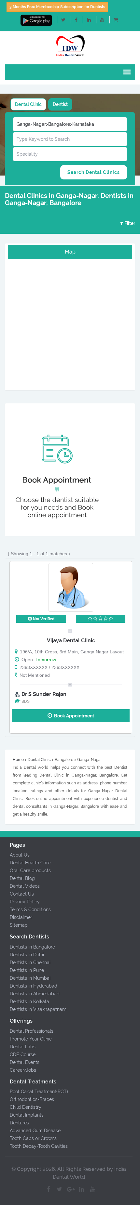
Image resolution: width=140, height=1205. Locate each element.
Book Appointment (73, 715)
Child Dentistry (25, 1107)
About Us (20, 855)
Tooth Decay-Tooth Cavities (39, 1146)
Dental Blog (22, 878)
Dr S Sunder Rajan (43, 694)
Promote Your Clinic (31, 1038)
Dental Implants (27, 1115)
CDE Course (22, 1054)
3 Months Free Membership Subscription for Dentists (57, 7)
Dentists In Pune (27, 970)
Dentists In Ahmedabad (35, 993)
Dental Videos (25, 886)
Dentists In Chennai (30, 962)
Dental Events (24, 1062)
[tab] (28, 104)
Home (18, 759)
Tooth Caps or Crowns (33, 1138)
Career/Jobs (23, 1070)
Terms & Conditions (30, 909)
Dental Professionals (31, 1031)
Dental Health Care (30, 862)
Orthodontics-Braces (32, 1099)
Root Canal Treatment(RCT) (39, 1091)
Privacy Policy (25, 901)
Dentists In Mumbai (30, 978)
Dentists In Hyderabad (33, 986)
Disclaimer (21, 917)
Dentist (60, 104)
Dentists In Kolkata (29, 1001)
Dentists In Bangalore (32, 947)
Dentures (19, 1122)
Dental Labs (22, 1046)
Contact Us (22, 894)
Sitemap (19, 925)
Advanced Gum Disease (35, 1130)
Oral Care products (30, 870)
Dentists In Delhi (27, 954)
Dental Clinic (28, 104)
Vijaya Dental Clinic (71, 640)
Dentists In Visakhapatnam (38, 1009)
